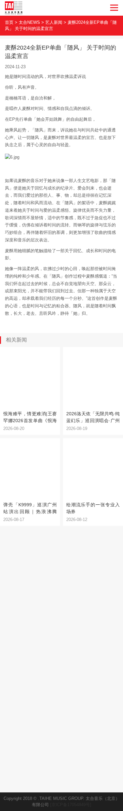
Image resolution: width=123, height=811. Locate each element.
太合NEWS (29, 22)
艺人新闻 (53, 22)
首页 (9, 22)
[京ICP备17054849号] (70, 804)
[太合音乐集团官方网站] (13, 7)
